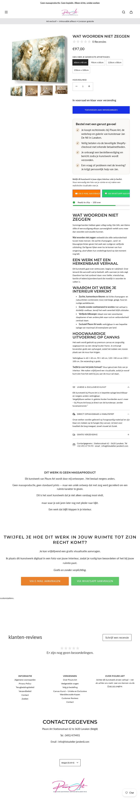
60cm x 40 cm (80, 62)
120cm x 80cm (114, 62)
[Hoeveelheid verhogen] (89, 86)
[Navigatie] (6, 12)
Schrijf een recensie (117, 637)
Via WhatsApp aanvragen (95, 581)
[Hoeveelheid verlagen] (76, 86)
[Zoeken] (123, 12)
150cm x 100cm (81, 70)
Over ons (111, 686)
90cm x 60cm (97, 62)
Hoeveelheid (80, 80)
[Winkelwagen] (131, 12)
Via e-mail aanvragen (45, 581)
